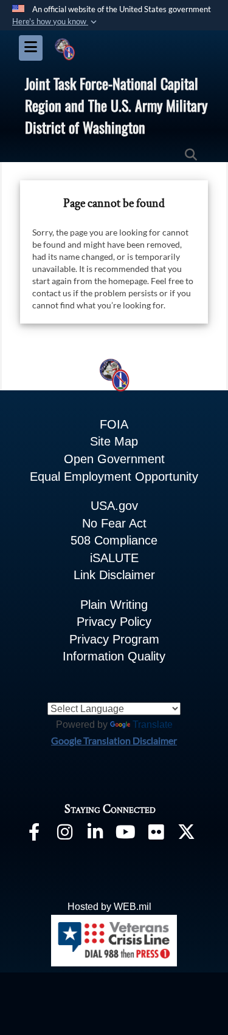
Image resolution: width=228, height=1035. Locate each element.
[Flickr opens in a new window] (155, 834)
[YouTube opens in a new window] (125, 834)
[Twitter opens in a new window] (186, 834)
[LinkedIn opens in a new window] (95, 834)
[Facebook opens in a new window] (34, 834)
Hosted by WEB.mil (109, 906)
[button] (55, 22)
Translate (153, 724)
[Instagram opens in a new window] (64, 834)
